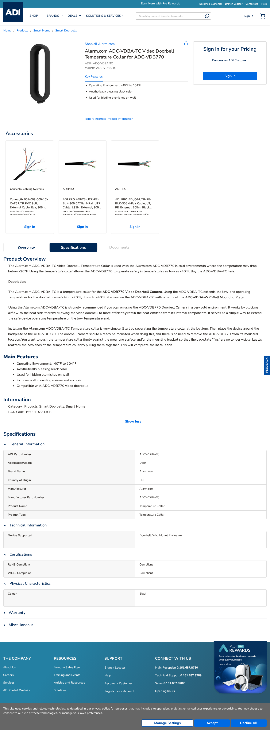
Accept (212, 723)
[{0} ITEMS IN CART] (263, 16)
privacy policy (100, 709)
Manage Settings (167, 723)
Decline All (248, 723)
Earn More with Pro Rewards (138, 3)
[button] (267, 365)
